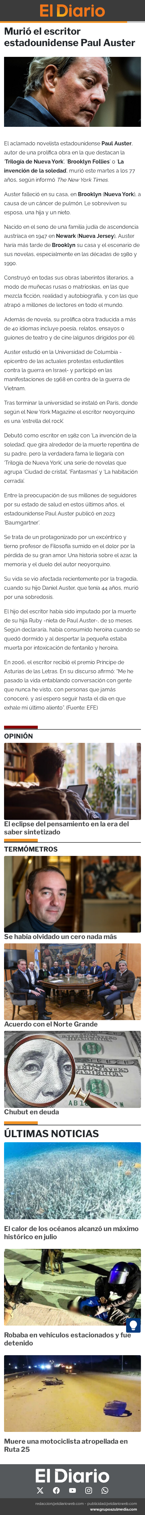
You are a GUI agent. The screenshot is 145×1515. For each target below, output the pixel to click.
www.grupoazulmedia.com (113, 1509)
